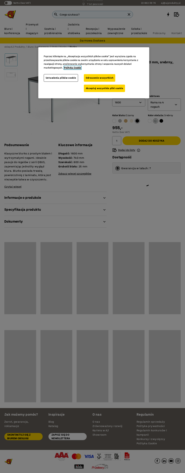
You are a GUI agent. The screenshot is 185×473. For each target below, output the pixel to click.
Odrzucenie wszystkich (99, 77)
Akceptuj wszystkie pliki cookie (104, 88)
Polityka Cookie (72, 67)
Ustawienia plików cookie (61, 77)
